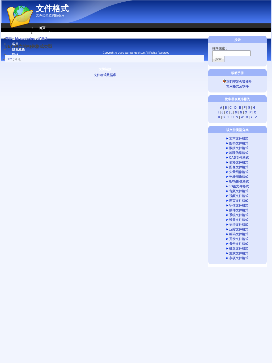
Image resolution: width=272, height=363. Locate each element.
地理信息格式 (238, 152)
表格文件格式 (238, 162)
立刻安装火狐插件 (239, 81)
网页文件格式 (238, 200)
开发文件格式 (238, 238)
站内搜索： (220, 48)
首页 (42, 27)
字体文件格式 (238, 205)
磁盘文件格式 (238, 248)
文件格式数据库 (105, 74)
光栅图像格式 (238, 176)
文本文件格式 (238, 138)
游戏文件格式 (238, 253)
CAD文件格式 (239, 157)
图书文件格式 (238, 143)
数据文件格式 (238, 147)
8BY (9, 59)
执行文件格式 (238, 224)
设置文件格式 (238, 219)
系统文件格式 (238, 214)
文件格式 (52, 8)
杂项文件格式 (238, 257)
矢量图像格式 (238, 171)
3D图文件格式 (239, 186)
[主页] (17, 30)
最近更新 (45, 33)
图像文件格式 (238, 166)
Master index (25, 38)
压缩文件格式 (238, 229)
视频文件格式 (238, 195)
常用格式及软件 (237, 86)
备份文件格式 (238, 243)
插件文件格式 (238, 210)
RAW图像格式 (239, 181)
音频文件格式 (238, 190)
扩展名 (43, 38)
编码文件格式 (238, 233)
